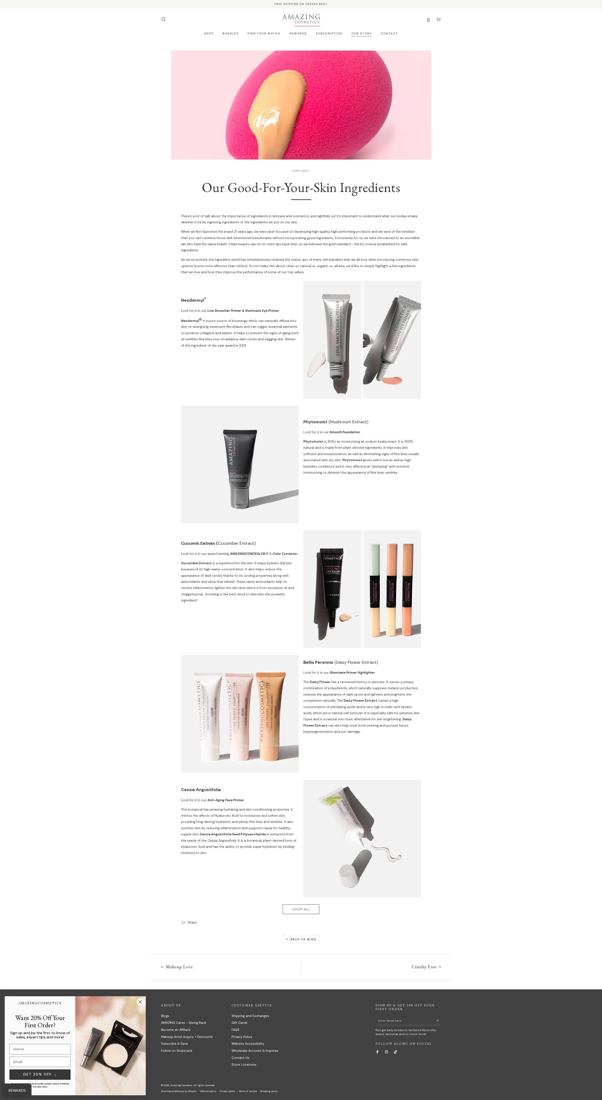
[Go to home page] (301, 19)
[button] (163, 19)
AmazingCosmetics (181, 1085)
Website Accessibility (248, 1044)
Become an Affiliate (176, 1030)
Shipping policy (269, 1091)
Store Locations (244, 1065)
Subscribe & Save (174, 1044)
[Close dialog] (140, 1002)
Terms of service (248, 1091)
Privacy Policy (242, 1037)
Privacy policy (227, 1091)
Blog (305, 171)
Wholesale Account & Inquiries (255, 1051)
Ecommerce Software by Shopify (179, 1091)
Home (295, 171)
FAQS (235, 1030)
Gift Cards (239, 1023)
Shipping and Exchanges (250, 1016)
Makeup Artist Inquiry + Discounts (187, 1037)
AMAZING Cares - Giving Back (183, 1023)
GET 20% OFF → (40, 1074)
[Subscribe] (438, 1020)
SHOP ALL (301, 909)
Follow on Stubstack (176, 1051)
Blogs (165, 1016)
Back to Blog (303, 939)
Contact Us (240, 1058)
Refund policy (208, 1091)
